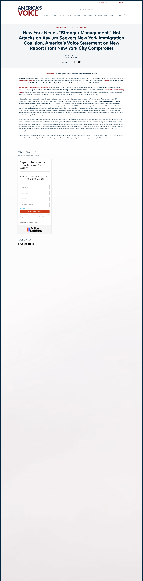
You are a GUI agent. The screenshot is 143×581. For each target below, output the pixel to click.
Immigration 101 (80, 15)
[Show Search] (124, 15)
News (90, 15)
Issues (68, 15)
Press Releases (58, 15)
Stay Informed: (87, 10)
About (46, 15)
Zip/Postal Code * (26, 203)
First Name (24, 185)
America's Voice (112, 3)
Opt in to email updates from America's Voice (33, 217)
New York (71, 27)
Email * (23, 197)
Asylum (63, 27)
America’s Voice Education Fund (108, 15)
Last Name (24, 191)
